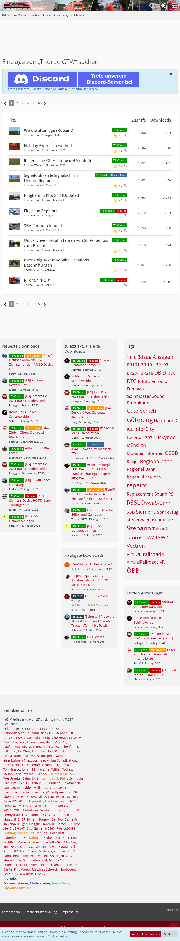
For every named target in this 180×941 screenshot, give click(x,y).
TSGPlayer (77, 483)
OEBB (171, 452)
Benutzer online (17, 710)
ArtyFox (43, 851)
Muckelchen (12, 860)
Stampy (43, 819)
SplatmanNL (72, 783)
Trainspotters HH (15, 865)
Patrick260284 (13, 801)
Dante (7, 869)
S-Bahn (163, 502)
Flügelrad (18, 742)
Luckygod (164, 437)
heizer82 (60, 737)
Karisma (43, 769)
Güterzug (140, 419)
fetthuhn (9, 751)
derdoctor (77, 589)
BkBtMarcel (66, 846)
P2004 (7, 756)
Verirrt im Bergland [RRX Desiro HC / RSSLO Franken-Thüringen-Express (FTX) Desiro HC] (93, 471)
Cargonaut (38, 846)
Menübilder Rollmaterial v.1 (91, 564)
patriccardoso (69, 751)
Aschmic (23, 846)
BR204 (133, 373)
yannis (60, 756)
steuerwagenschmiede (150, 519)
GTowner (40, 806)
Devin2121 (57, 865)
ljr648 (78, 824)
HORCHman (60, 815)
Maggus (35, 824)
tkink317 (47, 733)
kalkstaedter (31, 765)
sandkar (48, 824)
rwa (150, 503)
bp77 (41, 874)
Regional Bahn (141, 469)
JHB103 (72, 865)
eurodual (160, 381)
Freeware (136, 389)
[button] (174, 5)
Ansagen (163, 356)
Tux (6, 783)
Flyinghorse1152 (15, 837)
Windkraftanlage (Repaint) (48, 130)
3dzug (144, 356)
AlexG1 (52, 751)
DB (157, 372)
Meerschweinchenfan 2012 (63, 746)
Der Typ (57, 819)
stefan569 (73, 810)
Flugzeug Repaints (40, 210)
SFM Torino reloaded (43, 225)
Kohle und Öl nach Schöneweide (23, 414)
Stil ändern (170, 910)
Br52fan (24, 751)
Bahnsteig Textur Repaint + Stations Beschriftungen (56, 262)
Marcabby (15, 458)
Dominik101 (50, 765)
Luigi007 (72, 792)
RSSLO (136, 502)
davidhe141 (41, 792)
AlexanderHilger (15, 824)
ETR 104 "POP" (37, 280)
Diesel (169, 372)
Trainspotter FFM (81, 458)
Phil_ (63, 778)
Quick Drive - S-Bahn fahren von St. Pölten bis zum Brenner (66, 243)
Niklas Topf (46, 796)
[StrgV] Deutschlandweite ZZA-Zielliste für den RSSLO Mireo (93, 494)
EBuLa (144, 381)
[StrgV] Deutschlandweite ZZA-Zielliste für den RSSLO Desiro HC (31, 362)
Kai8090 (9, 787)
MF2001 (60, 742)
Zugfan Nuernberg (17, 746)
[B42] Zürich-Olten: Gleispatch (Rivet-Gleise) (29, 432)
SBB (131, 512)
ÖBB (133, 570)
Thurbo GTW (31, 135)
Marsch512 (11, 819)
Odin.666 (69, 842)
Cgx (29, 828)
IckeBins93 (28, 874)
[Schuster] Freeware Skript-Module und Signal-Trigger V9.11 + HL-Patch (92, 621)
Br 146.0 (9, 842)
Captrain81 (11, 856)
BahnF (34, 815)
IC (176, 420)
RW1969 (24, 783)
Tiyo (13, 783)
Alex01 (8, 828)
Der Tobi (42, 833)
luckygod (14, 405)
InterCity (144, 428)
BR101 (133, 365)
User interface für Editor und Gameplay (92, 512)
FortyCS (14, 442)
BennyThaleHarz (15, 815)
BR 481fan (29, 819)
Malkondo (41, 787)
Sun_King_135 (66, 837)
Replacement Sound (147, 494)
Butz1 (71, 851)
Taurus (134, 537)
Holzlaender (78, 642)
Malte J (13, 390)
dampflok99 (52, 842)
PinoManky (22, 869)
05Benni (42, 774)
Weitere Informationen (146, 934)
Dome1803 (64, 824)
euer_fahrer (39, 865)
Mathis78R (57, 860)
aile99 (72, 801)
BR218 (146, 373)
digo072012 (64, 856)
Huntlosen (67, 869)
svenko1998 (45, 856)
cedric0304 (58, 787)
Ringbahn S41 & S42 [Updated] (52, 195)
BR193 (161, 365)
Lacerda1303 (139, 437)
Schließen (170, 934)
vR (162, 562)
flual (49, 742)
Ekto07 (20, 828)
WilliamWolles (61, 769)
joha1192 (28, 769)
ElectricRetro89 (67, 796)
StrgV (12, 374)
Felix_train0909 (14, 737)
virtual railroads (145, 554)
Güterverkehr (142, 410)
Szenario (139, 528)
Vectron (136, 545)
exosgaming (36, 760)
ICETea (20, 796)
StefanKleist (12, 774)
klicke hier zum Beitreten (78, 89)
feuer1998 (39, 783)
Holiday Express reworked (48, 145)
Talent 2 (160, 529)
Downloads (160, 120)
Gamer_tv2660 (44, 828)
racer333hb (11, 765)
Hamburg (163, 420)
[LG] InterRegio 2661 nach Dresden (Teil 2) (28, 398)
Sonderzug (167, 512)
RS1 (172, 494)
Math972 (25, 806)
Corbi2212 (10, 874)
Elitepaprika (34, 801)
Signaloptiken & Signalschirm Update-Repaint (51, 178)
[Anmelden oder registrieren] (163, 5)
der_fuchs (76, 778)
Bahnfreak (30, 810)
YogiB (37, 746)
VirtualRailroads (143, 562)
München (136, 445)
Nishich (13, 526)
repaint (137, 485)
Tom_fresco (11, 769)
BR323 (31, 796)
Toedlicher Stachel (17, 792)
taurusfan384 (58, 806)
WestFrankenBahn (16, 778)
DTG (132, 381)
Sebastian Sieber (39, 737)
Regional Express (144, 476)
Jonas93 (9, 846)
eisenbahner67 (14, 760)
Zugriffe (138, 120)
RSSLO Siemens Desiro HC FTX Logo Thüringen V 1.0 (30, 500)
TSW (149, 537)
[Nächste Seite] (45, 103)
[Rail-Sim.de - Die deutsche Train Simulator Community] (16, 5)
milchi (12, 510)
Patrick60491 (66, 828)
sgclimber (58, 851)
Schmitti (14, 421)
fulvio (52, 846)
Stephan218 (64, 733)
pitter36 (58, 810)
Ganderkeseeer (14, 733)
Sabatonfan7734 (35, 860)
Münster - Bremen (145, 453)
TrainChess (28, 851)
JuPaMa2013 (12, 810)
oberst (8, 796)
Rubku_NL (21, 756)
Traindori (38, 751)
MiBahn (55, 783)
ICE (130, 429)
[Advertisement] (90, 43)
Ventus (45, 810)
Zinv (6, 742)
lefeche (28, 774)
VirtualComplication (61, 760)
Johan (36, 778)
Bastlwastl (57, 833)
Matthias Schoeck (45, 869)
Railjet (133, 462)
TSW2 (161, 537)
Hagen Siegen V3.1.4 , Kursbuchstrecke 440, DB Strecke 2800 (89, 580)
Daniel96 (71, 819)
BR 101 (147, 365)
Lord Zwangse (55, 801)
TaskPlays (75, 737)
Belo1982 (10, 806)
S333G (45, 815)
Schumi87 (10, 851)
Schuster (76, 630)
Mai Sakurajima (42, 756)
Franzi (36, 842)
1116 (131, 357)
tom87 (66, 765)
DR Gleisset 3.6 (98, 637)
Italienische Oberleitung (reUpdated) (57, 160)
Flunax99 (28, 856)
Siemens (146, 511)
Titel (13, 120)
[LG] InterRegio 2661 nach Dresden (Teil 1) (28, 466)
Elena (74, 438)
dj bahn (33, 733)
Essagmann (35, 742)
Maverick (24, 842)
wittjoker (58, 792)
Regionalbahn (156, 461)
